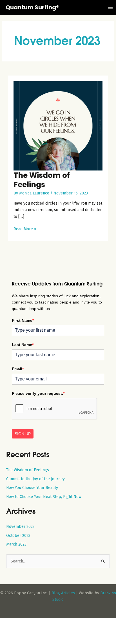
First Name (23, 320)
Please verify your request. (38, 393)
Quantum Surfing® (32, 7)
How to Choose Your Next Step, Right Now (43, 496)
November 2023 (20, 526)
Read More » (25, 229)
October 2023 (18, 535)
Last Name (23, 344)
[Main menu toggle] (110, 7)
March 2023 (16, 544)
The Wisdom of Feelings (42, 180)
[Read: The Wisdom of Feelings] (58, 125)
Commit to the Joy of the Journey (35, 479)
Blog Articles (63, 593)
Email (18, 369)
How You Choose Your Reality (32, 487)
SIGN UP (23, 433)
